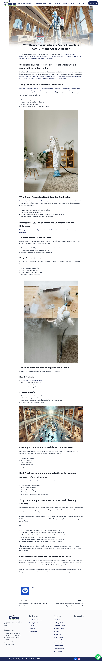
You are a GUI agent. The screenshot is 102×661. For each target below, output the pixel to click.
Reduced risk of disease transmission (31, 380)
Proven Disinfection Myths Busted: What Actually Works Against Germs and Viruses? (69, 603)
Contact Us (65, 3)
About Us (57, 3)
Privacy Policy (80, 3)
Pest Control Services (35, 620)
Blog (72, 3)
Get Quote (93, 3)
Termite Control (58, 637)
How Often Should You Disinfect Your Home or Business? (33, 603)
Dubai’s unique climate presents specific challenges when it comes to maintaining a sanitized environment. (50, 201)
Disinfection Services (60, 640)
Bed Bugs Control (59, 623)
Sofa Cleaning (58, 651)
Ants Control (57, 620)
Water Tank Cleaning (60, 643)
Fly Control (57, 631)
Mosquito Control (59, 628)
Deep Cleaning (58, 646)
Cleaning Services (34, 623)
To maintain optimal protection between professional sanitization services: (40, 481)
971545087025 (10, 644)
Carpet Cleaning (59, 648)
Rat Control (57, 634)
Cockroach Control (59, 626)
